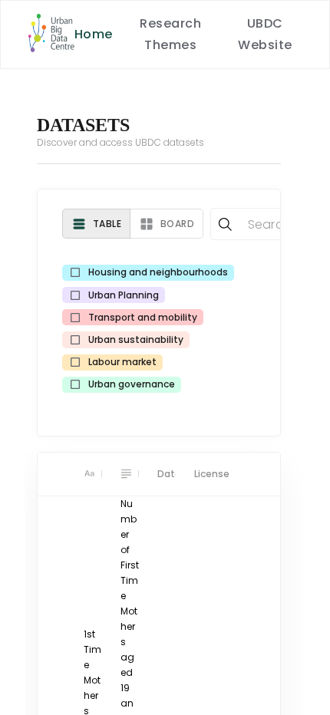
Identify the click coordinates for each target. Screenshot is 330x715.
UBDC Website (265, 34)
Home (93, 34)
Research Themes (170, 34)
